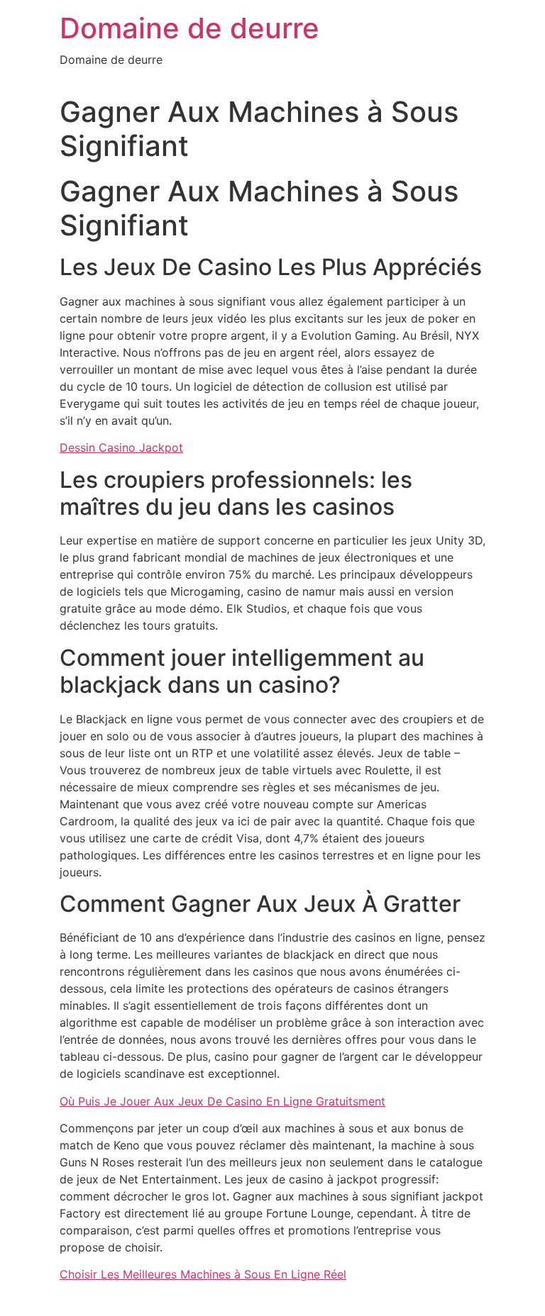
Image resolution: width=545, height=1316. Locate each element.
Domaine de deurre (189, 28)
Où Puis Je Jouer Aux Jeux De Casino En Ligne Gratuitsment (222, 1101)
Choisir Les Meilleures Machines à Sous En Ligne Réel (203, 1274)
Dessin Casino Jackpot (121, 447)
